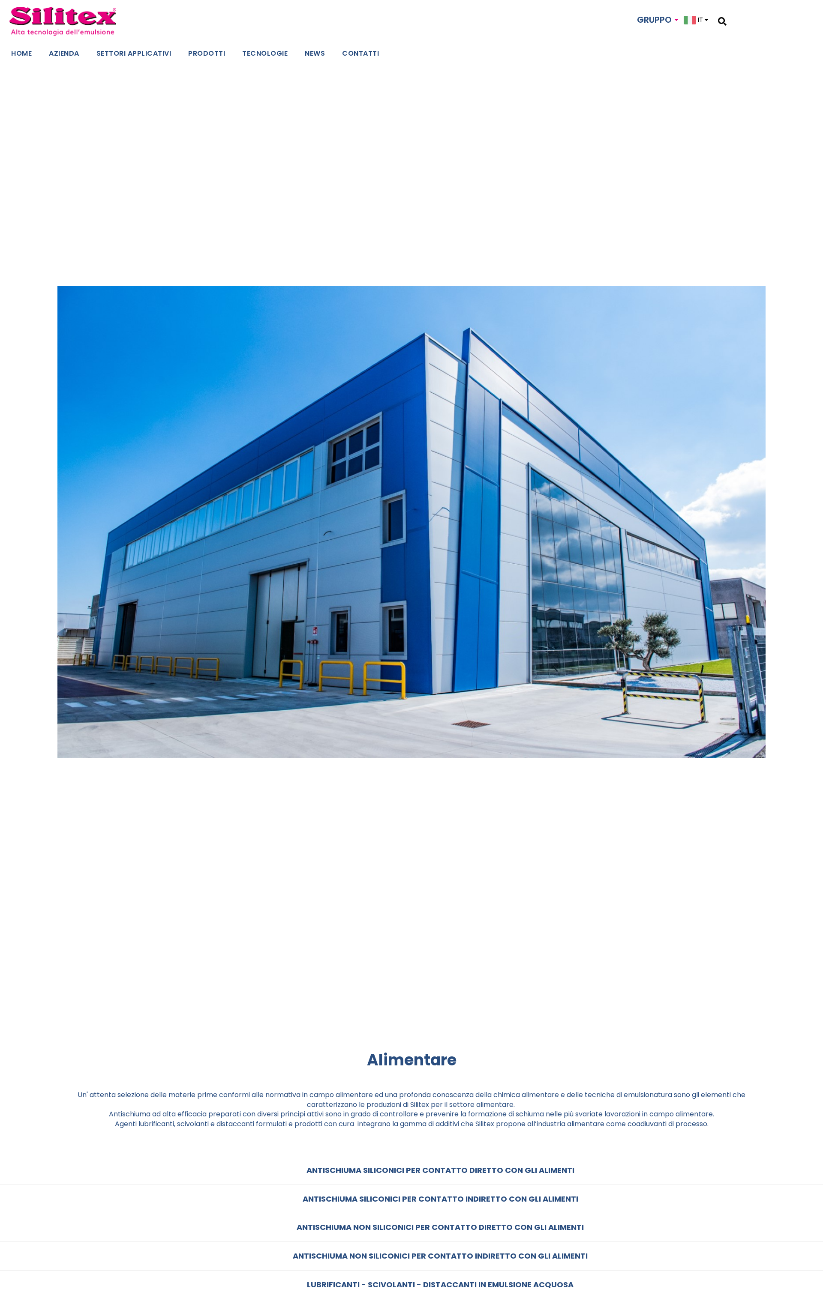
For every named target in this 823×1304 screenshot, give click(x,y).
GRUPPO (655, 20)
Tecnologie (265, 53)
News (315, 53)
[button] (411, 1170)
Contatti (360, 53)
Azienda (64, 53)
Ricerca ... (741, 20)
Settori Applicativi (133, 53)
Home (21, 53)
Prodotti (206, 53)
